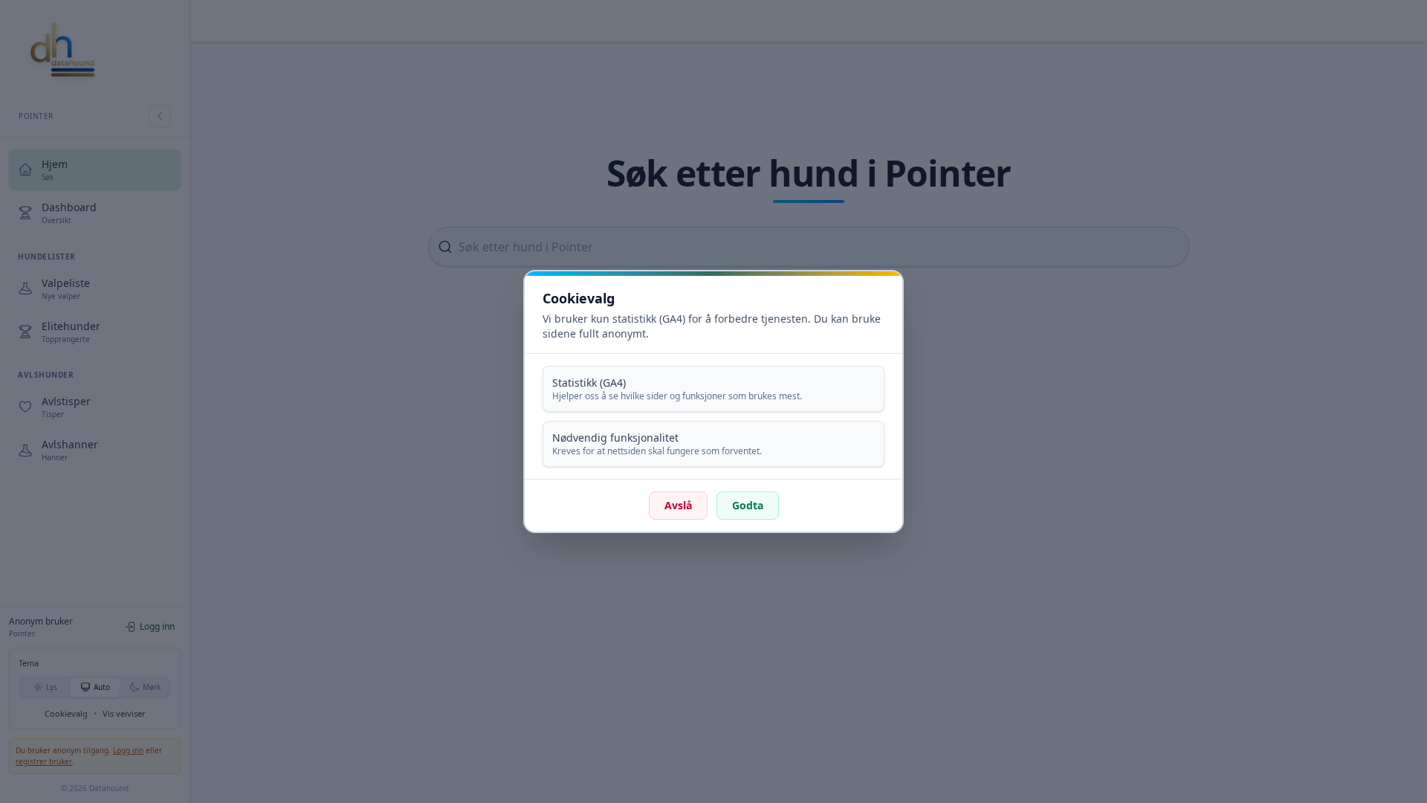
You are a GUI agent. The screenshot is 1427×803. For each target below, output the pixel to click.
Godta (747, 505)
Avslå (678, 505)
